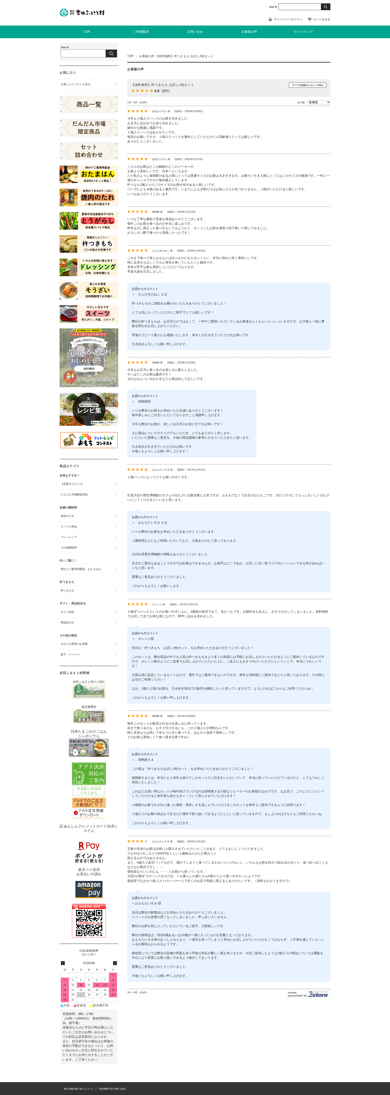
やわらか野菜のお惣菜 (74, 643)
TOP (87, 31)
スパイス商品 (69, 526)
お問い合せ (195, 31)
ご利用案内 (141, 31)
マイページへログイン (288, 19)
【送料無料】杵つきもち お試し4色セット (162, 85)
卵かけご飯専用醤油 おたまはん (81, 569)
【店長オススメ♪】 (72, 483)
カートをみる (321, 19)
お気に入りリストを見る (76, 84)
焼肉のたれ (67, 516)
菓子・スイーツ (70, 654)
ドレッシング (69, 537)
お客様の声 (249, 31)
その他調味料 (69, 547)
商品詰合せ (67, 622)
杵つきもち (67, 590)
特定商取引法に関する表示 (112, 1089)
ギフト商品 (67, 612)
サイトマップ (303, 31)
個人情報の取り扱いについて (78, 1089)
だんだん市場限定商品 (74, 494)
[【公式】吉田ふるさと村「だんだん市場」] (82, 15)
